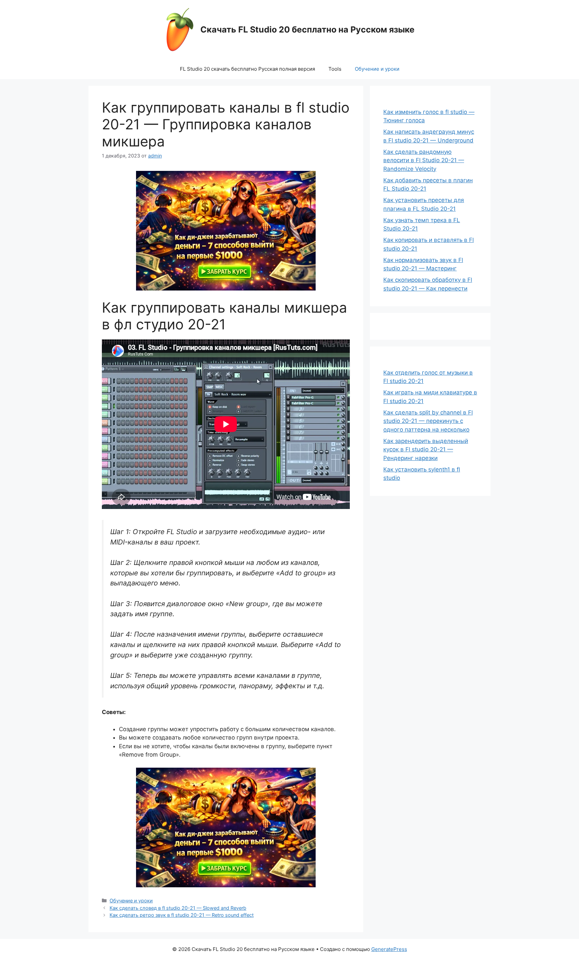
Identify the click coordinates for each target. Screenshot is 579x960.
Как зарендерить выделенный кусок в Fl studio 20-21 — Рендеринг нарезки (425, 449)
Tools (334, 69)
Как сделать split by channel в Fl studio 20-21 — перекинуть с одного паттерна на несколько (428, 421)
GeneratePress (389, 949)
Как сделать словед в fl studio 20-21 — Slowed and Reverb (178, 908)
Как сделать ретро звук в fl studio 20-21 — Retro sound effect (182, 915)
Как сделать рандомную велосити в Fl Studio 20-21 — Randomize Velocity (423, 160)
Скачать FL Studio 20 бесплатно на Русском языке (307, 29)
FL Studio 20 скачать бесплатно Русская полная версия (247, 69)
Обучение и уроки (377, 69)
